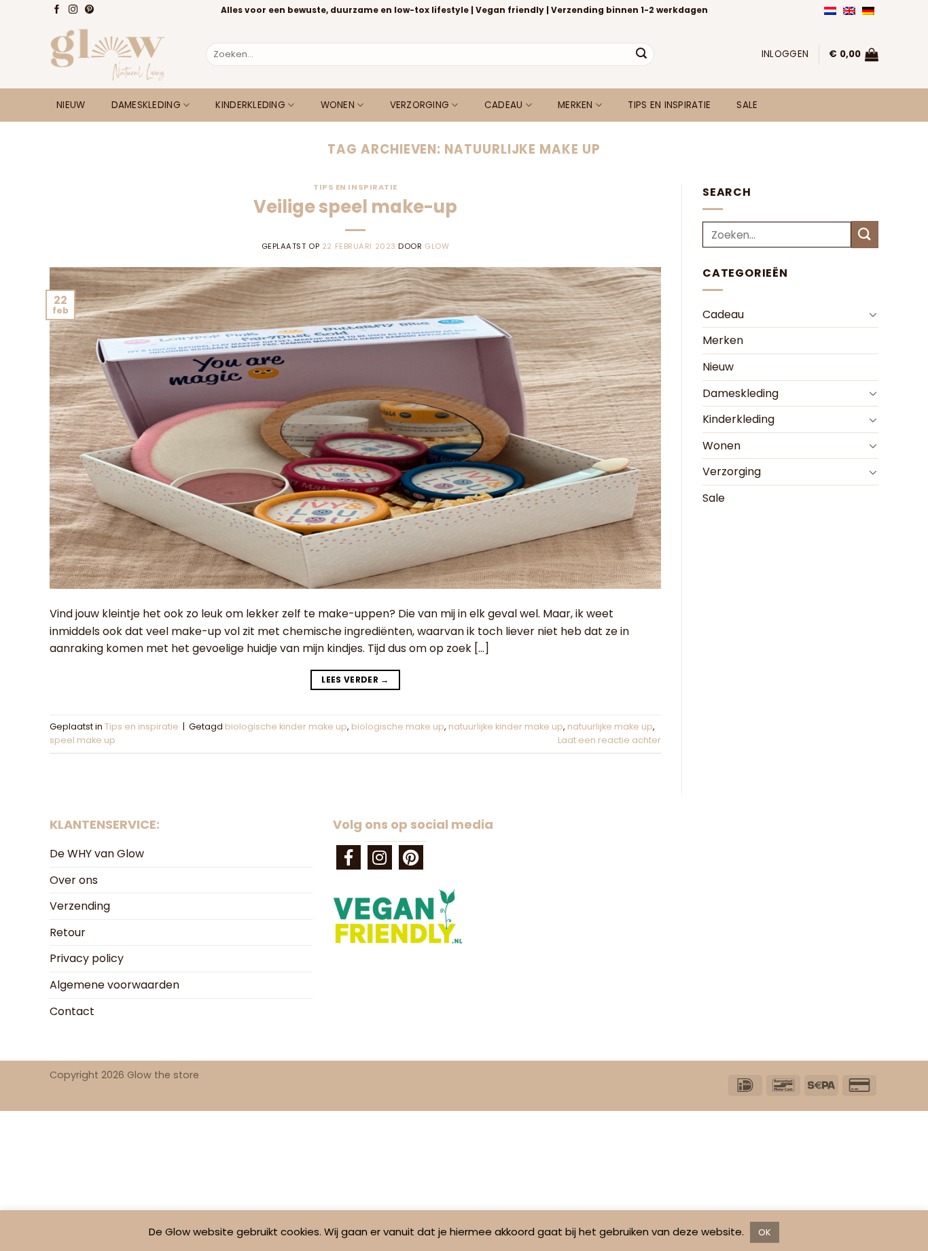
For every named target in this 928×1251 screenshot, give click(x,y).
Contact (72, 1011)
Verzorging (420, 105)
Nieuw (70, 105)
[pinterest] (411, 857)
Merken (575, 105)
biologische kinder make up (286, 726)
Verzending (80, 906)
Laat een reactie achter (609, 740)
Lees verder (355, 679)
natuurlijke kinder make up (505, 726)
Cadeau (503, 105)
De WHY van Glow (97, 853)
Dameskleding (146, 105)
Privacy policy (87, 958)
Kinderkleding (250, 105)
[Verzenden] (641, 54)
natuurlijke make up (610, 726)
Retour (68, 932)
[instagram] (380, 857)
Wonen (338, 105)
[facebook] (348, 857)
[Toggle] (873, 314)
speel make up (82, 740)
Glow (437, 246)
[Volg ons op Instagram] (74, 10)
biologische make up (397, 726)
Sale (746, 105)
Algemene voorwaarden (114, 985)
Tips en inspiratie (669, 105)
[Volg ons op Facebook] (58, 10)
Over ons (74, 880)
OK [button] (764, 1232)
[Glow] (117, 54)
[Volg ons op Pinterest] (90, 10)
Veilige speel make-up (355, 206)
